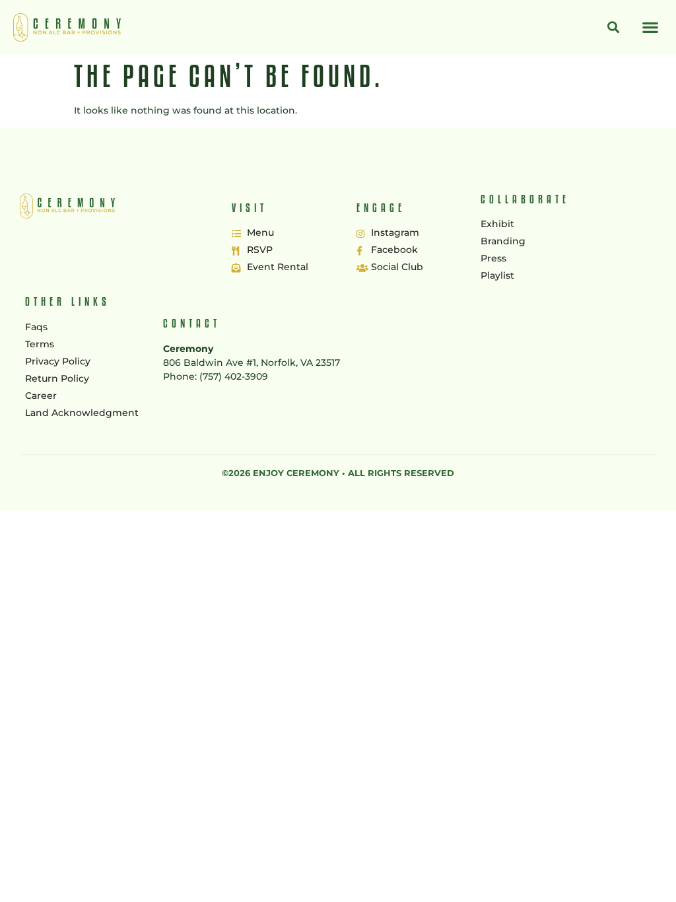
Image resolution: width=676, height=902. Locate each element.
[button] (650, 27)
